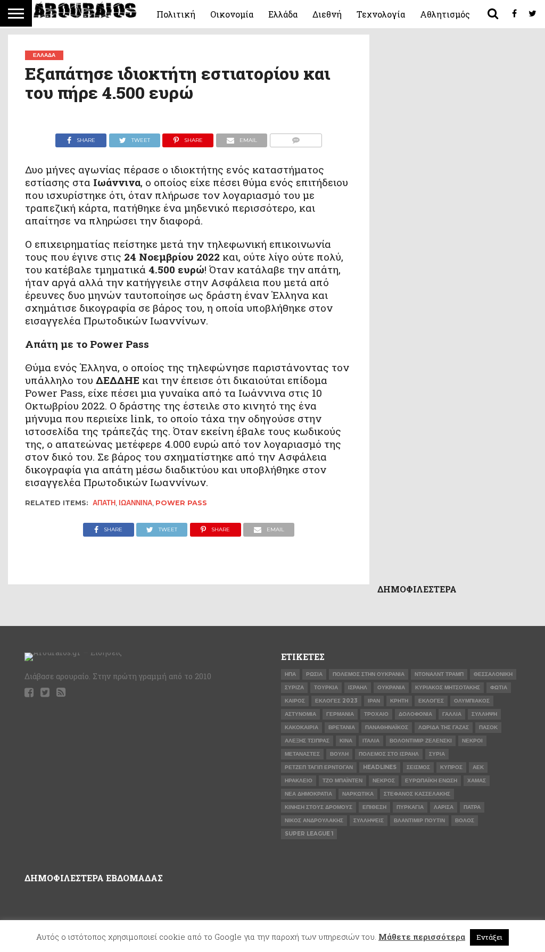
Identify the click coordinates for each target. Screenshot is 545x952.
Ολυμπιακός (472, 700)
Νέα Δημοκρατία (308, 793)
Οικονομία (231, 14)
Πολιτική (175, 14)
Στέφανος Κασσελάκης (417, 793)
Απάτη (104, 503)
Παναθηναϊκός (386, 727)
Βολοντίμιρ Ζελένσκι (421, 740)
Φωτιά (498, 687)
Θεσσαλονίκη (493, 674)
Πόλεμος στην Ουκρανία (368, 674)
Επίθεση (374, 807)
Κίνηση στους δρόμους (318, 807)
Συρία (437, 753)
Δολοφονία (415, 714)
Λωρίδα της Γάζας (443, 727)
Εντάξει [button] (489, 937)
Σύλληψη (484, 714)
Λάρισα (443, 807)
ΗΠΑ (290, 674)
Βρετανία (341, 727)
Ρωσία (314, 674)
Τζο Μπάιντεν (342, 780)
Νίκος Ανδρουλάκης (314, 820)
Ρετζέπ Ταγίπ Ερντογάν (319, 767)
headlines (380, 767)
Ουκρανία (391, 687)
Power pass (181, 503)
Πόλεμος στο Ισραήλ (389, 753)
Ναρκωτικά (358, 793)
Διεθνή (327, 14)
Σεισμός (418, 767)
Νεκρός (384, 780)
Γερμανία (340, 714)
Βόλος (464, 820)
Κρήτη (399, 700)
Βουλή (339, 753)
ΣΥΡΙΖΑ (294, 687)
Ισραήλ (357, 687)
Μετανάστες (302, 753)
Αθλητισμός (445, 14)
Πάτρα (472, 807)
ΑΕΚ (478, 767)
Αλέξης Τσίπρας (307, 740)
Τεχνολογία (381, 14)
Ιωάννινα (135, 503)
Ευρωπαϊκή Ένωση (431, 780)
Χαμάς (476, 780)
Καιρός (295, 700)
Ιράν (374, 700)
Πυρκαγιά (410, 807)
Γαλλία (451, 714)
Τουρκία (326, 687)
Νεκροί (472, 740)
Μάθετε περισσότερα (421, 936)
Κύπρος (451, 767)
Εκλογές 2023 (336, 700)
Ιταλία (370, 740)
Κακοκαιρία (301, 727)
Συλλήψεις (368, 820)
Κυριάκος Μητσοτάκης (447, 687)
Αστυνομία (300, 714)
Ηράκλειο (298, 780)
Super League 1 (309, 833)
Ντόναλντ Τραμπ (439, 674)
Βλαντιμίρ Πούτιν (419, 820)
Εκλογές (431, 700)
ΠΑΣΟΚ (488, 727)
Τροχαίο (376, 714)
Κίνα (346, 740)
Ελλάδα (283, 14)
